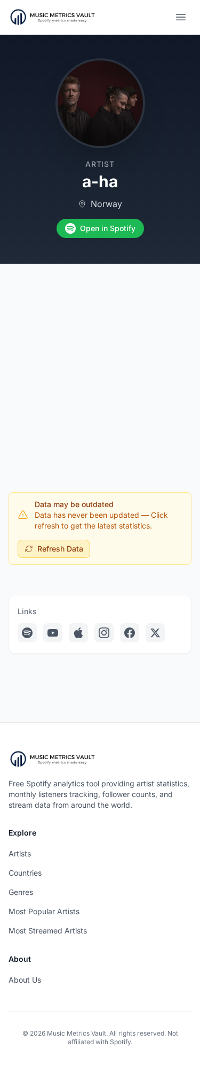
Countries (25, 872)
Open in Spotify (107, 228)
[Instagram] (104, 632)
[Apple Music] (78, 632)
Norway (106, 203)
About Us (25, 979)
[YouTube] (52, 632)
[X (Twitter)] (155, 632)
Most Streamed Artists (48, 930)
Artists (20, 853)
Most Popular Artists (44, 911)
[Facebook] (129, 632)
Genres (21, 892)
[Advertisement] (100, 369)
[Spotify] (27, 632)
